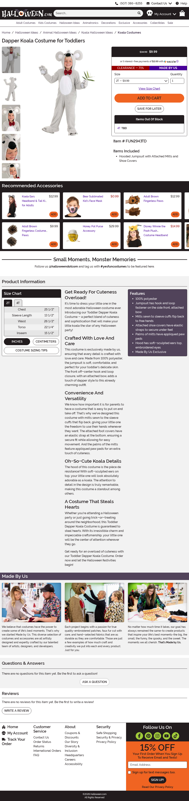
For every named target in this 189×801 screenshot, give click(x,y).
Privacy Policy (106, 742)
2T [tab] (8, 303)
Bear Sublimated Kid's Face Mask (93, 198)
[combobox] (94, 13)
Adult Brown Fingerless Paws (153, 198)
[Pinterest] (148, 736)
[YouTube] (166, 736)
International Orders (47, 750)
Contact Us (159, 3)
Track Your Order (13, 741)
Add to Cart (149, 98)
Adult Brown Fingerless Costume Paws (34, 231)
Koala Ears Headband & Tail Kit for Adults (34, 201)
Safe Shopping (106, 733)
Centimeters (46, 341)
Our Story (71, 742)
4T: (119, 128)
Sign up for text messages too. (153, 772)
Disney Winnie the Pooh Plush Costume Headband (156, 231)
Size (117, 74)
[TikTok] (175, 736)
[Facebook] (139, 736)
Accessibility (74, 764)
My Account (17, 733)
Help (184, 3)
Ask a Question (94, 682)
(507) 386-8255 (131, 3)
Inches (17, 341)
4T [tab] (18, 303)
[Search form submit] (139, 13)
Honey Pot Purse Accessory (93, 228)
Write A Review (16, 710)
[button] (161, 13)
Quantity (176, 74)
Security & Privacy (109, 737)
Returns (38, 746)
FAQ (36, 755)
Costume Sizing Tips (31, 350)
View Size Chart (149, 88)
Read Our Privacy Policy (157, 787)
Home (12, 727)
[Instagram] (157, 736)
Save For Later (149, 109)
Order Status (42, 742)
